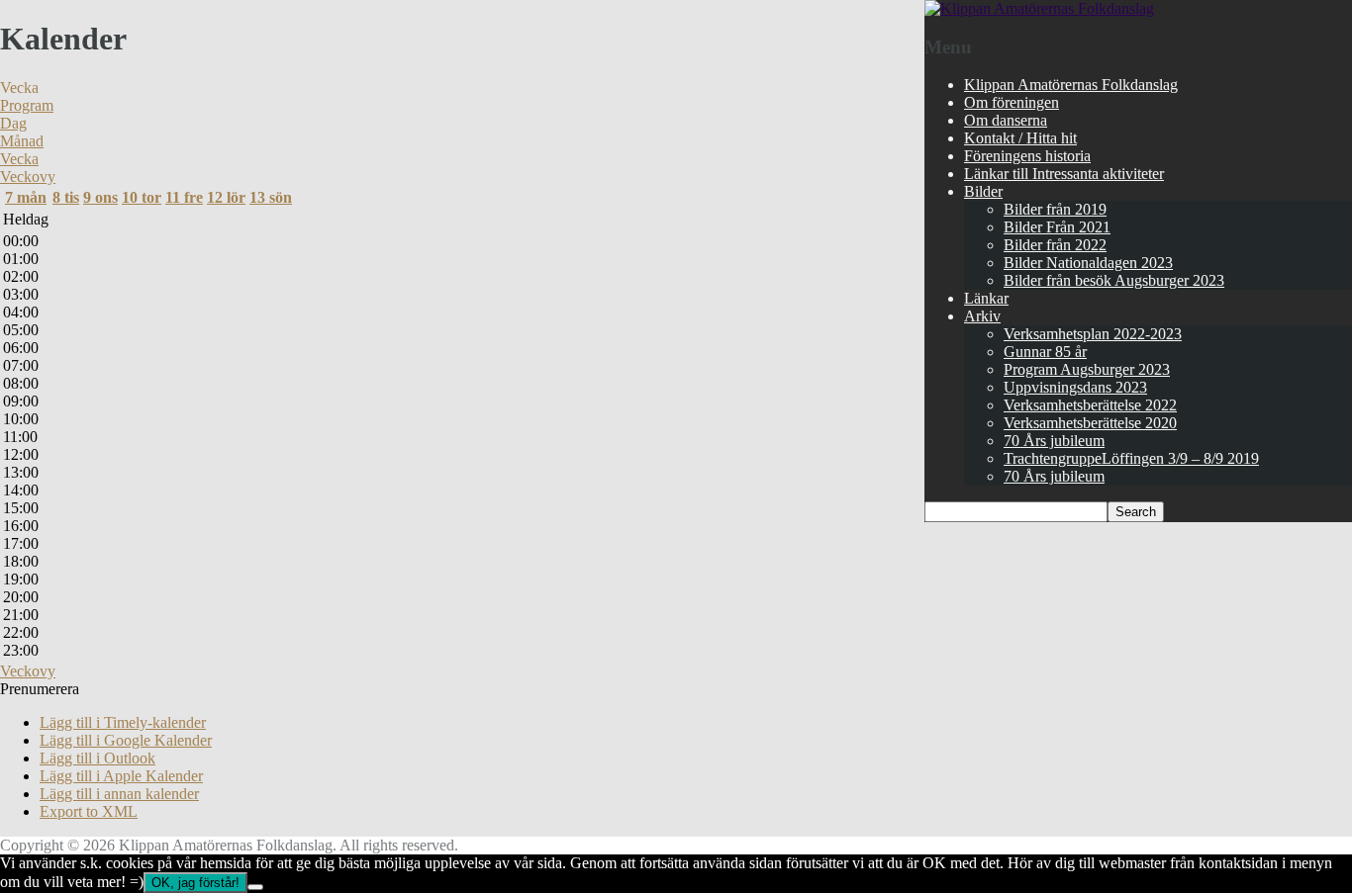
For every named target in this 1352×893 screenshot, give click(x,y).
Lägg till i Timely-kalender (123, 722)
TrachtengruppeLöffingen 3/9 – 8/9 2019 (1131, 458)
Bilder (983, 191)
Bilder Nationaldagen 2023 (1088, 262)
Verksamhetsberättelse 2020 (1090, 422)
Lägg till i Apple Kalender (121, 775)
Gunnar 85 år (1045, 351)
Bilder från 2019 (1055, 209)
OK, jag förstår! (195, 882)
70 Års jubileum (1054, 440)
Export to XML (89, 811)
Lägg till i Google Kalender (126, 740)
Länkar (986, 298)
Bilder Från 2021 (1057, 227)
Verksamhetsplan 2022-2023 (1093, 333)
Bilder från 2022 (1055, 244)
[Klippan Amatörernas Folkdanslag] (1039, 8)
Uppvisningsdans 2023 (1075, 387)
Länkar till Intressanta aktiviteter (1064, 173)
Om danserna (1005, 120)
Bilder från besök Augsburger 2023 (1114, 280)
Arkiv (982, 316)
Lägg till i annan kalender (119, 793)
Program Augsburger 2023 (1087, 369)
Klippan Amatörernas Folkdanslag (1071, 84)
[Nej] (255, 887)
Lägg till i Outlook (97, 758)
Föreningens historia (1027, 155)
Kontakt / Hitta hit (1020, 138)
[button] (39, 688)
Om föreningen (1011, 102)
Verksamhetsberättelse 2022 (1090, 405)
